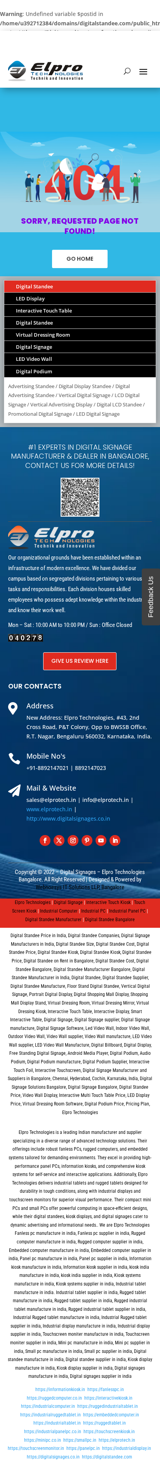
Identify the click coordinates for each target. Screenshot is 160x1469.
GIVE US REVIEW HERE (79, 661)
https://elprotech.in (117, 1440)
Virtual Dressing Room (43, 334)
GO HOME (79, 259)
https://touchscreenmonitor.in (36, 1448)
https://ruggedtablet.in (104, 1423)
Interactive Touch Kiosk (108, 902)
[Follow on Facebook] (45, 840)
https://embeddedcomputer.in (111, 1415)
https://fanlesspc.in (105, 1389)
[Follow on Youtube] (101, 840)
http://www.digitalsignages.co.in (68, 818)
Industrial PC (93, 911)
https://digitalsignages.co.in (53, 1457)
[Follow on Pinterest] (87, 840)
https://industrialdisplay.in (126, 1448)
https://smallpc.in (79, 1440)
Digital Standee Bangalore (110, 919)
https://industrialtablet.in (57, 1423)
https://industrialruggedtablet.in (50, 1415)
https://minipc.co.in (42, 1440)
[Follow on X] (59, 840)
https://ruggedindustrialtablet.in (107, 1406)
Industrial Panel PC (127, 911)
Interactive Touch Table (44, 310)
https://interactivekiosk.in (108, 1398)
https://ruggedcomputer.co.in (54, 1398)
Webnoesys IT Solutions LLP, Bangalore (80, 887)
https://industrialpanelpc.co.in (52, 1431)
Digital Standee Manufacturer (53, 919)
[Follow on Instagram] (73, 840)
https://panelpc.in (83, 1448)
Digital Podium (34, 371)
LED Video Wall (34, 358)
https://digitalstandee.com (107, 1457)
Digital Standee (34, 286)
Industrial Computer (59, 911)
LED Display (30, 298)
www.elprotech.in (49, 809)
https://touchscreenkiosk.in (109, 1431)
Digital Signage (34, 346)
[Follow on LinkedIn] (115, 840)
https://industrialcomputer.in (48, 1406)
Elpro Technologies (32, 902)
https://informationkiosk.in (60, 1389)
